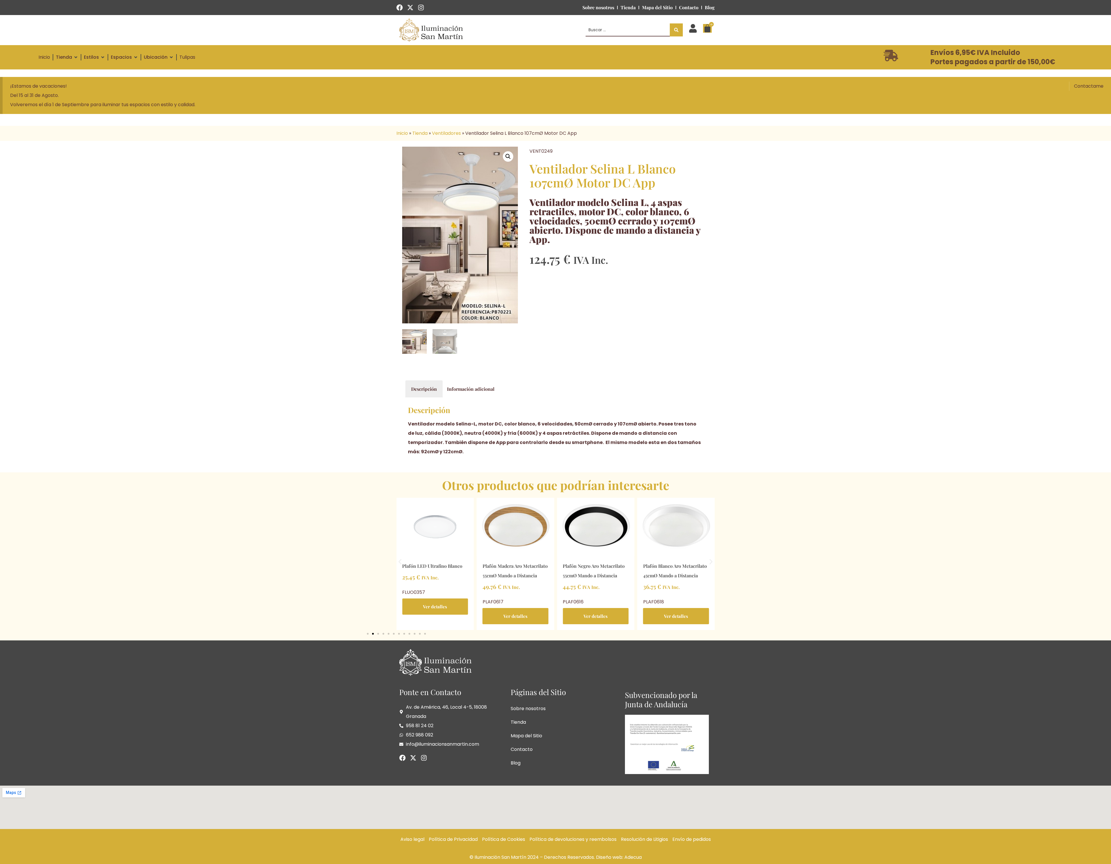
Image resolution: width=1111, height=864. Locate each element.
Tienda (628, 7)
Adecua (633, 857)
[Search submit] (676, 29)
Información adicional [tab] (470, 389)
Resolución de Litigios (644, 839)
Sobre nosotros (598, 7)
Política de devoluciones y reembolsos (573, 839)
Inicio (402, 133)
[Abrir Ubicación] (171, 57)
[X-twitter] (410, 7)
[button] (508, 156)
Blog (710, 7)
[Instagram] (421, 7)
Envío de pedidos (691, 839)
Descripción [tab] (424, 389)
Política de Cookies (503, 839)
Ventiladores (446, 133)
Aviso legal (412, 839)
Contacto (688, 7)
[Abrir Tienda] (75, 57)
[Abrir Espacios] (135, 57)
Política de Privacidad (453, 839)
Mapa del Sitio (657, 7)
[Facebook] (399, 7)
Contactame (1088, 86)
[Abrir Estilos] (102, 57)
